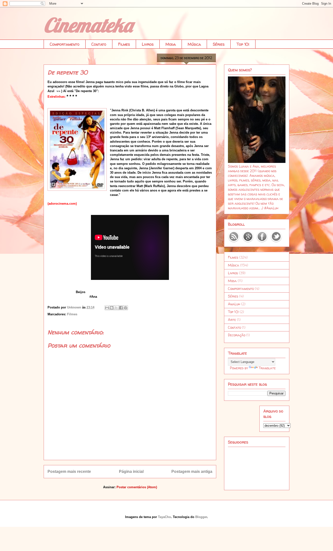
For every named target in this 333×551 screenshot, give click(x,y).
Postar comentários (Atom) (137, 487)
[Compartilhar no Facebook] (120, 307)
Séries (219, 44)
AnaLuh (234, 304)
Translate (267, 368)
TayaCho (164, 517)
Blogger (201, 517)
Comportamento (64, 44)
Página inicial (131, 471)
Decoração (236, 335)
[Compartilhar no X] (116, 307)
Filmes (124, 44)
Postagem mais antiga (191, 471)
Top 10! (242, 44)
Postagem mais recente (69, 471)
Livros (148, 44)
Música (194, 44)
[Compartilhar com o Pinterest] (125, 307)
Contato (98, 44)
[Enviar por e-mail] (107, 307)
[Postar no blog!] (111, 307)
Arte (232, 319)
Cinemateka (88, 25)
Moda (171, 44)
